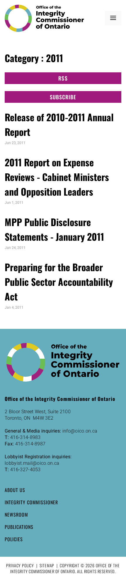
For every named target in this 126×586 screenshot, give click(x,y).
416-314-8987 (30, 444)
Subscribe (63, 97)
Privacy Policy (20, 565)
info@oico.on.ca (80, 431)
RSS (62, 78)
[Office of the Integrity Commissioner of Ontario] (44, 18)
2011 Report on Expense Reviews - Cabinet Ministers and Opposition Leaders (57, 176)
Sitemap (47, 565)
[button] (113, 18)
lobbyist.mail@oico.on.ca (32, 463)
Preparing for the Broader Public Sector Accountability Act (59, 281)
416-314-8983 (25, 437)
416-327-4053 (25, 469)
